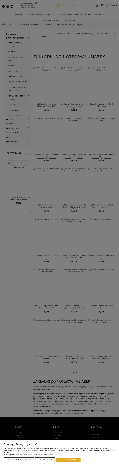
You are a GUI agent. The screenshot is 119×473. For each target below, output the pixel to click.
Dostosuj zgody (45, 459)
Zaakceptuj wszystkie (68, 459)
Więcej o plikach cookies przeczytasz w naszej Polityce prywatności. (28, 454)
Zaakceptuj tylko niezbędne (19, 459)
